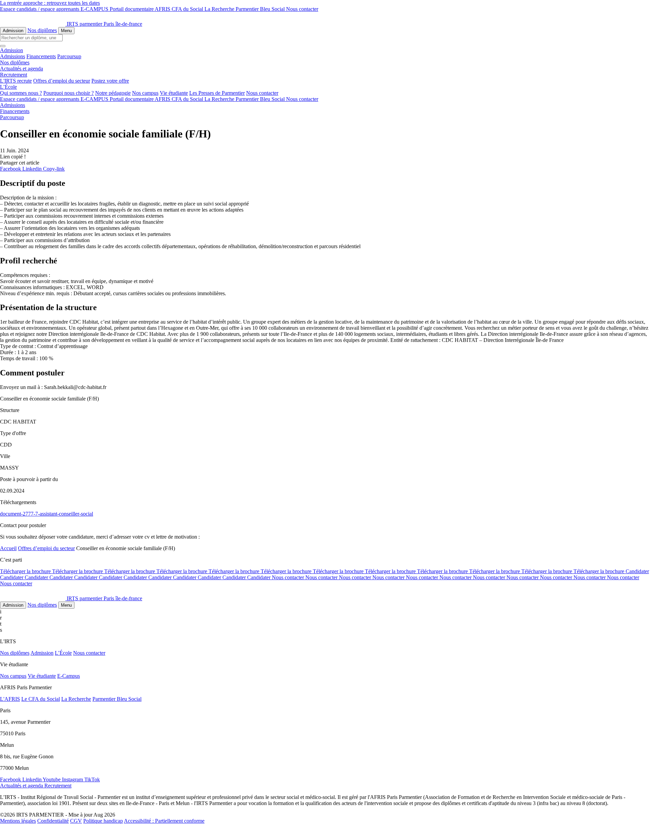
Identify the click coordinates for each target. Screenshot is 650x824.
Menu (66, 30)
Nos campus (145, 93)
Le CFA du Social (40, 699)
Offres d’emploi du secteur (61, 81)
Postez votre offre (110, 81)
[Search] (2, 46)
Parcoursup (69, 56)
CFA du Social (188, 9)
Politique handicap (103, 821)
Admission (13, 30)
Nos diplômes (42, 30)
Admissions (12, 56)
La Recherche (220, 9)
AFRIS (163, 9)
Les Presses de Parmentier (217, 93)
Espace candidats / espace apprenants (40, 9)
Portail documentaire (132, 9)
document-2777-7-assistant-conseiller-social (46, 514)
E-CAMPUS (95, 9)
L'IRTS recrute (16, 81)
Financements (41, 56)
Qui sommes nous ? (21, 93)
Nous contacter (302, 9)
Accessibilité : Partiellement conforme (164, 821)
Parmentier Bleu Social (261, 9)
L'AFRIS (10, 699)
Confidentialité (53, 821)
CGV (76, 821)
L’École (63, 653)
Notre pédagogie (113, 93)
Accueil (8, 548)
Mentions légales (18, 821)
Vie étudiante (174, 93)
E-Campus (68, 676)
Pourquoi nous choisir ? (68, 93)
